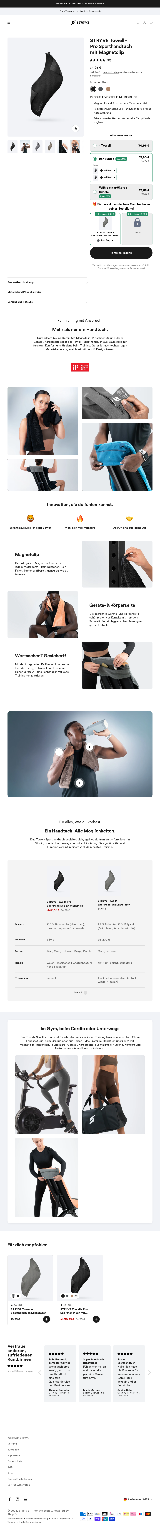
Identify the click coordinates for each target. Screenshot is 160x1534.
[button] (80, 800)
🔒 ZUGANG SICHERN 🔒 (80, 786)
